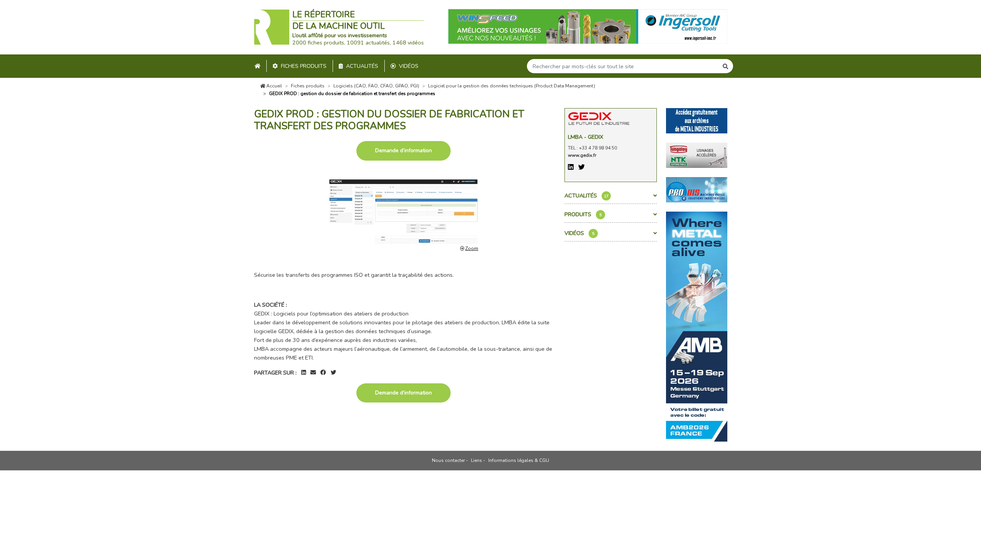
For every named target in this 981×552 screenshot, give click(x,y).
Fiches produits (303, 66)
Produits (583, 214)
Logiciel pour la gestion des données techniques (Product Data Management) (511, 86)
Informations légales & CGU (518, 460)
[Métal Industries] (696, 120)
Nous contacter (448, 460)
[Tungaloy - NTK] (696, 154)
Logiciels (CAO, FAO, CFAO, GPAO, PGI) (376, 86)
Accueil (273, 86)
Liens (476, 460)
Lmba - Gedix (585, 137)
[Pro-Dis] (696, 189)
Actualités (362, 66)
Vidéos (408, 66)
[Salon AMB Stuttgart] (696, 326)
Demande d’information (403, 150)
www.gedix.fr (582, 155)
